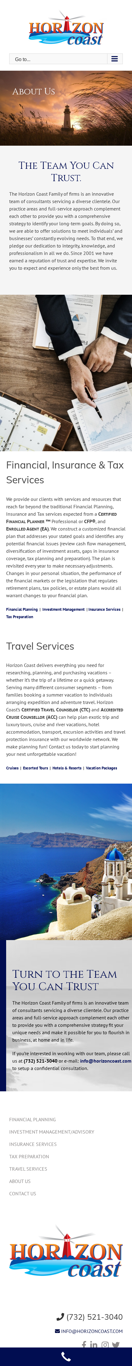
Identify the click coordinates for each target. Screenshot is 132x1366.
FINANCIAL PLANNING (32, 1119)
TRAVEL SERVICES (28, 1169)
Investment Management (63, 609)
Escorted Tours (35, 768)
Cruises (12, 768)
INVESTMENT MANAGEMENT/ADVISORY (51, 1132)
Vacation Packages (101, 768)
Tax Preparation (19, 616)
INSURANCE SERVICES (33, 1144)
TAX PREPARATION (29, 1156)
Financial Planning (22, 609)
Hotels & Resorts (66, 768)
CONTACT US (22, 1193)
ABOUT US (20, 1181)
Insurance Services (104, 609)
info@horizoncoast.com (105, 1061)
